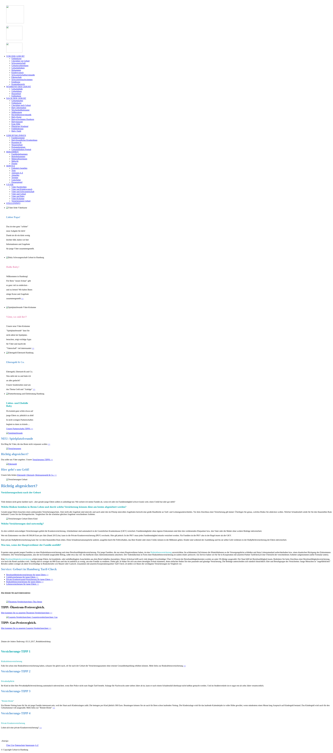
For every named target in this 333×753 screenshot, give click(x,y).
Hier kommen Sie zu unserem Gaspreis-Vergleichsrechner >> (26, 628)
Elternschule (16, 77)
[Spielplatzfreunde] (14, 433)
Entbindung (16, 96)
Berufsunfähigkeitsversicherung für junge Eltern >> (27, 575)
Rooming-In (16, 142)
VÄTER (9, 184)
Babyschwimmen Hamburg (22, 119)
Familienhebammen (19, 154)
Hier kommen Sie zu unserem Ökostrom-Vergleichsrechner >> (26, 613)
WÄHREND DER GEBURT (18, 86)
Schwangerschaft (18, 63)
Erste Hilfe (15, 124)
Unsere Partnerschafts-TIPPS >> (19, 429)
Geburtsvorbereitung (19, 65)
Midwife (14, 161)
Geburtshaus (16, 91)
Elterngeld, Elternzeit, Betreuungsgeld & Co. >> (37, 475)
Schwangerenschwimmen (22, 79)
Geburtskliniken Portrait (21, 149)
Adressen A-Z (17, 173)
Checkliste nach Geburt (21, 105)
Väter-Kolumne (17, 198)
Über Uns (10, 745)
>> (22, 298)
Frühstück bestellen (19, 168)
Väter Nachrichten (19, 187)
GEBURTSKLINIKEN (16, 135)
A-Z (37, 745)
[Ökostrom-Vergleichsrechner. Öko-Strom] (24, 602)
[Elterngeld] (11, 464)
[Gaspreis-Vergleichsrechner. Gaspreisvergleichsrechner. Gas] (31, 617)
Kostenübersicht (18, 84)
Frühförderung (17, 129)
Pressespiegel (16, 182)
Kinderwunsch (17, 72)
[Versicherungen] (13, 448)
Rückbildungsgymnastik (21, 115)
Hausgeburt (16, 94)
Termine (14, 177)
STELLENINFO (13, 203)
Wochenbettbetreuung (20, 110)
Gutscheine (16, 180)
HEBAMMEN (12, 152)
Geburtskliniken (18, 68)
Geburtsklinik (17, 89)
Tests (13, 170)
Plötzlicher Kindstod (19, 126)
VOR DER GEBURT (15, 56)
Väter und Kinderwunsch (21, 189)
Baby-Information (18, 108)
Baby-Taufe (16, 131)
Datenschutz (20, 745)
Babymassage (17, 122)
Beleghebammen (18, 156)
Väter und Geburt (18, 194)
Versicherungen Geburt (20, 201)
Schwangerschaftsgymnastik (23, 75)
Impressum (29, 745)
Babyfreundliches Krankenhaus (24, 140)
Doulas (14, 163)
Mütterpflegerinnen (19, 159)
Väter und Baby (18, 196)
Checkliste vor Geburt (20, 61)
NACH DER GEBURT (16, 98)
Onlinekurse (16, 58)
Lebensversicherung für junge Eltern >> (22, 584)
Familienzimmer (18, 138)
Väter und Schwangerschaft (22, 191)
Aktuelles (15, 175)
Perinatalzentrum (18, 147)
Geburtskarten (17, 101)
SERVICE (10, 166)
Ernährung (15, 82)
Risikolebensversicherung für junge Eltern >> (25, 582)
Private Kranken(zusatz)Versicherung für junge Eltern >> (29, 579)
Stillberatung (16, 112)
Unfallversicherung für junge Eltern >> (22, 577)
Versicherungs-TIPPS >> (42, 459)
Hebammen (16, 70)
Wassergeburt (17, 145)
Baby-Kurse (16, 117)
